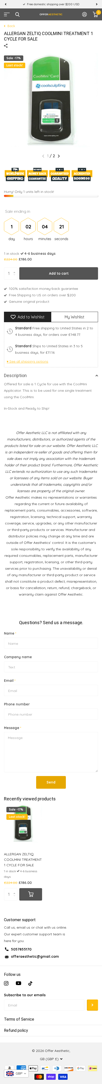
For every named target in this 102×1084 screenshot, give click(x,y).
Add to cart (59, 273)
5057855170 (21, 949)
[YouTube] (18, 983)
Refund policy (16, 1030)
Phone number (17, 704)
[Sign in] (84, 14)
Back (10, 26)
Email (9, 680)
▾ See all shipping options (27, 361)
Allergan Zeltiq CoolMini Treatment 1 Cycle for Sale (23, 859)
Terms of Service (19, 1019)
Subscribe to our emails (25, 995)
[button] (5, 4)
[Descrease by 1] (15, 277)
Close (17, 14)
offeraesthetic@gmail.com (35, 956)
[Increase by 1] (15, 269)
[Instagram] (6, 983)
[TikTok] (30, 983)
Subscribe (92, 1005)
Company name (18, 657)
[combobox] (16, 1074)
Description (15, 375)
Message (12, 728)
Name (10, 633)
